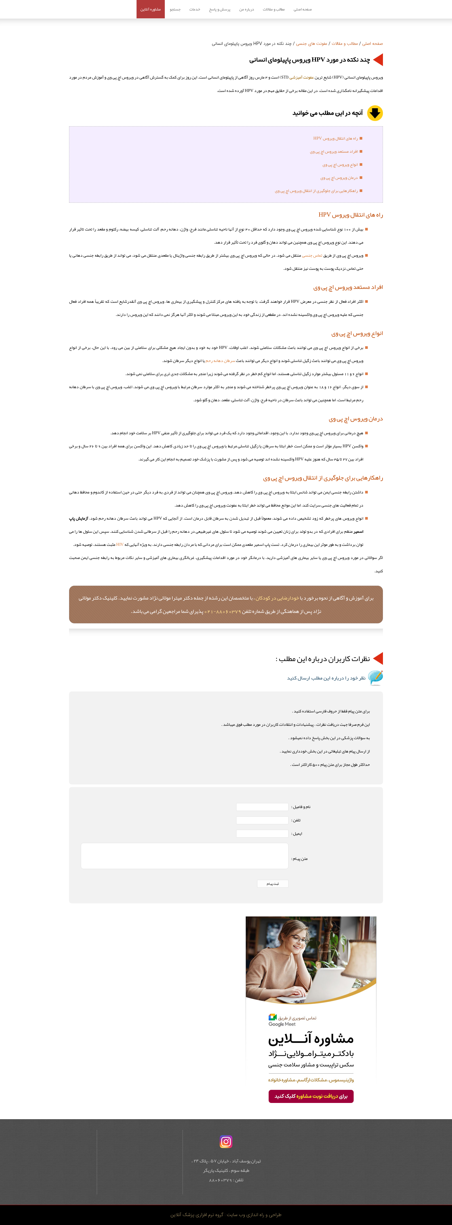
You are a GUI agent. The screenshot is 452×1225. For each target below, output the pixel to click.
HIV (119, 544)
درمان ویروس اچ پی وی (339, 177)
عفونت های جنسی (311, 44)
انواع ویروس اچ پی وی (340, 164)
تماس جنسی (312, 255)
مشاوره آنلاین (150, 9)
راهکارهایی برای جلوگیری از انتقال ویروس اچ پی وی (316, 190)
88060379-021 (222, 611)
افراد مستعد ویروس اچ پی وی (334, 151)
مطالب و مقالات (274, 9)
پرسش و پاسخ (219, 9)
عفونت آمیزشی (302, 77)
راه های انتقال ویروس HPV (335, 138)
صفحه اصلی (303, 9)
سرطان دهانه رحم (220, 360)
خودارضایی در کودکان (277, 597)
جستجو (175, 9)
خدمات (194, 9)
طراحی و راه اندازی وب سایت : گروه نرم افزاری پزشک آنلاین (226, 1214)
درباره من (246, 9)
